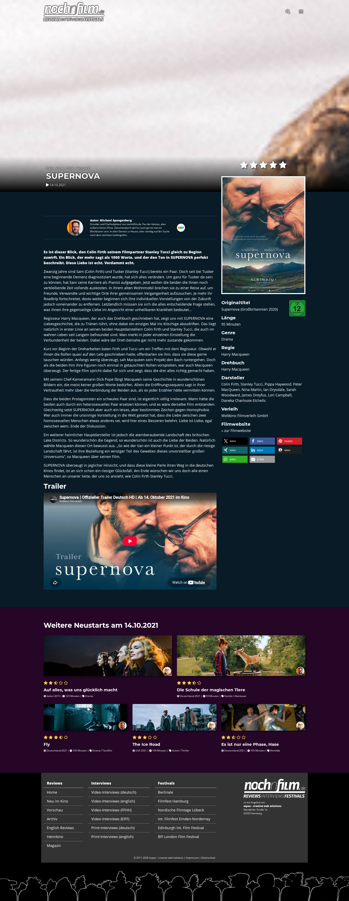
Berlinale (165, 792)
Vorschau (55, 810)
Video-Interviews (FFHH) (111, 810)
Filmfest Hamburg (173, 801)
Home (52, 792)
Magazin (54, 845)
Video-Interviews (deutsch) (113, 792)
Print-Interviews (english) (112, 836)
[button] (235, 441)
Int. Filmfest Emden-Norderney (184, 818)
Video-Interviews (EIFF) (110, 818)
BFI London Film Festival (178, 836)
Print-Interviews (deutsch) (113, 827)
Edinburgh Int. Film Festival (181, 827)
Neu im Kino (57, 801)
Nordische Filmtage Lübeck (181, 810)
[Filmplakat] (263, 237)
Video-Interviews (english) (113, 801)
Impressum (192, 857)
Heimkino (55, 836)
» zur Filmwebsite (236, 430)
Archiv (52, 818)
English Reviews (60, 827)
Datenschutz (208, 857)
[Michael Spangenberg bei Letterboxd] (181, 227)
